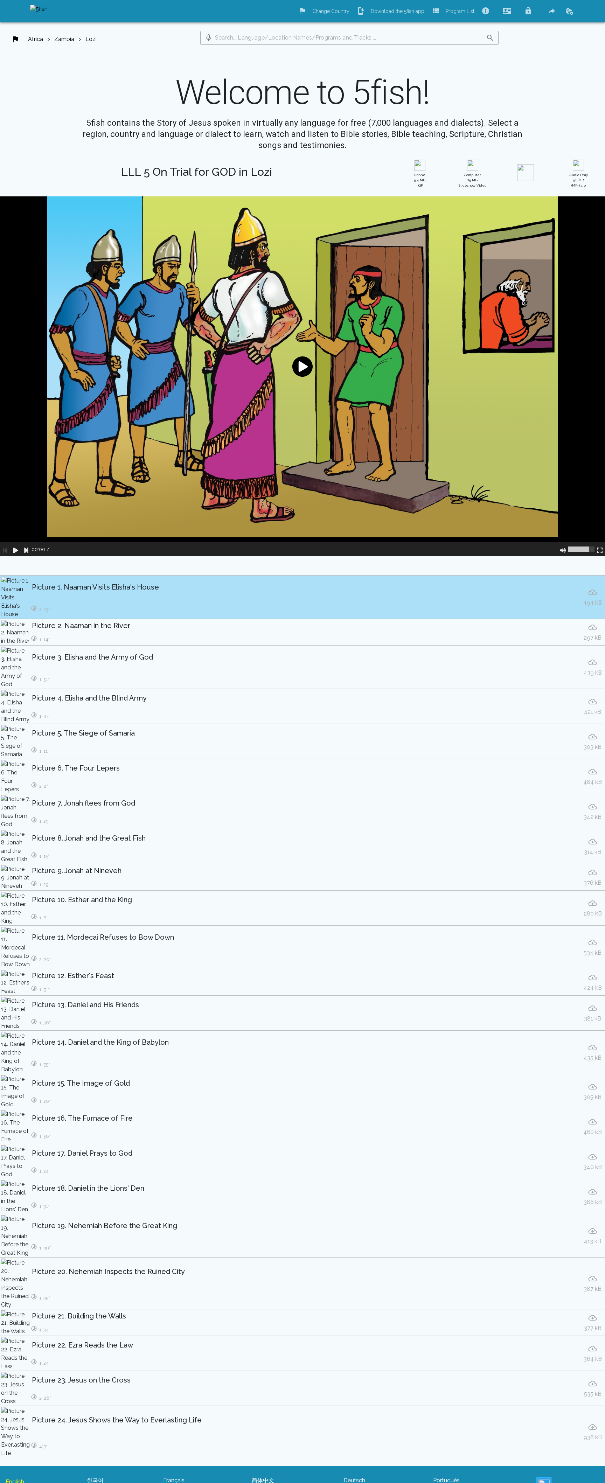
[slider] (581, 549)
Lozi (91, 39)
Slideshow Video (472, 180)
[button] (208, 38)
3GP (419, 180)
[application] (302, 376)
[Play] (16, 549)
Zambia (64, 39)
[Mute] (563, 549)
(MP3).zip (578, 180)
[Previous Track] (5, 549)
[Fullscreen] (599, 549)
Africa (35, 39)
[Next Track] (26, 549)
